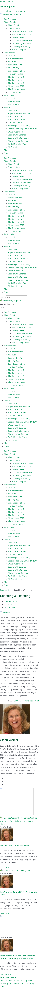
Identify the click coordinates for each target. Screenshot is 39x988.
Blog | (32, 983)
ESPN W (11, 55)
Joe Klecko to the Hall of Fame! (15, 845)
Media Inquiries (7, 6)
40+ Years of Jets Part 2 (18, 119)
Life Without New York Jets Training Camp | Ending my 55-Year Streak (17, 957)
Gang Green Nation (16, 71)
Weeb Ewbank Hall (16, 132)
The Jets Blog (13, 68)
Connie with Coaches (17, 135)
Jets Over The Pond (16, 74)
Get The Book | (7, 980)
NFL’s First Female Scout (22, 40)
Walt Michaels (14, 101)
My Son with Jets (15, 147)
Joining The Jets (18, 37)
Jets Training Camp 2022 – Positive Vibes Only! (19, 893)
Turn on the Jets (15, 65)
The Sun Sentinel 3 (16, 83)
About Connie (10, 22)
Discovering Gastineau (21, 43)
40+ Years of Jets (15, 116)
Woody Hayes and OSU (22, 34)
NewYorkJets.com (15, 58)
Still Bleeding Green (20, 49)
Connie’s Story (14, 28)
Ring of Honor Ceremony (18, 141)
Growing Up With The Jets (23, 31)
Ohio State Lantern (16, 92)
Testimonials (9, 95)
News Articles (10, 52)
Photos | (26, 983)
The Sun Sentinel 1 (16, 77)
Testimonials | (15, 983)
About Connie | (21, 980)
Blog (6, 150)
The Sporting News (16, 89)
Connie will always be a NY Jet (26, 701)
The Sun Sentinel (15, 80)
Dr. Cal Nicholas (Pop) (17, 144)
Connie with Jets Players (18, 138)
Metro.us (12, 61)
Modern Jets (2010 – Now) (19, 126)
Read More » (5, 867)
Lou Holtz (12, 98)
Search (3, 297)
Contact (7, 153)
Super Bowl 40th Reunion (19, 113)
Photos (7, 107)
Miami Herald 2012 (16, 86)
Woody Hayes (14, 104)
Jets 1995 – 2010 (15, 122)
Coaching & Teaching (21, 46)
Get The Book (10, 19)
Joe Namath (13, 110)
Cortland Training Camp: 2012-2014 (23, 129)
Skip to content (6, 1)
